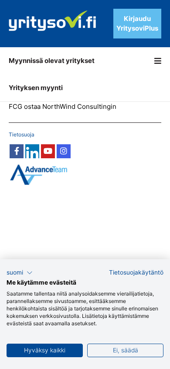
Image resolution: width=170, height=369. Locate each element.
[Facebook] (17, 151)
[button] (20, 273)
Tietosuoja (21, 134)
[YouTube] (48, 151)
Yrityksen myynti (36, 88)
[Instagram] (64, 151)
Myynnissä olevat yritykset (52, 60)
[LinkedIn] (32, 151)
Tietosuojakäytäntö (136, 272)
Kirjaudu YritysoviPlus (137, 23)
